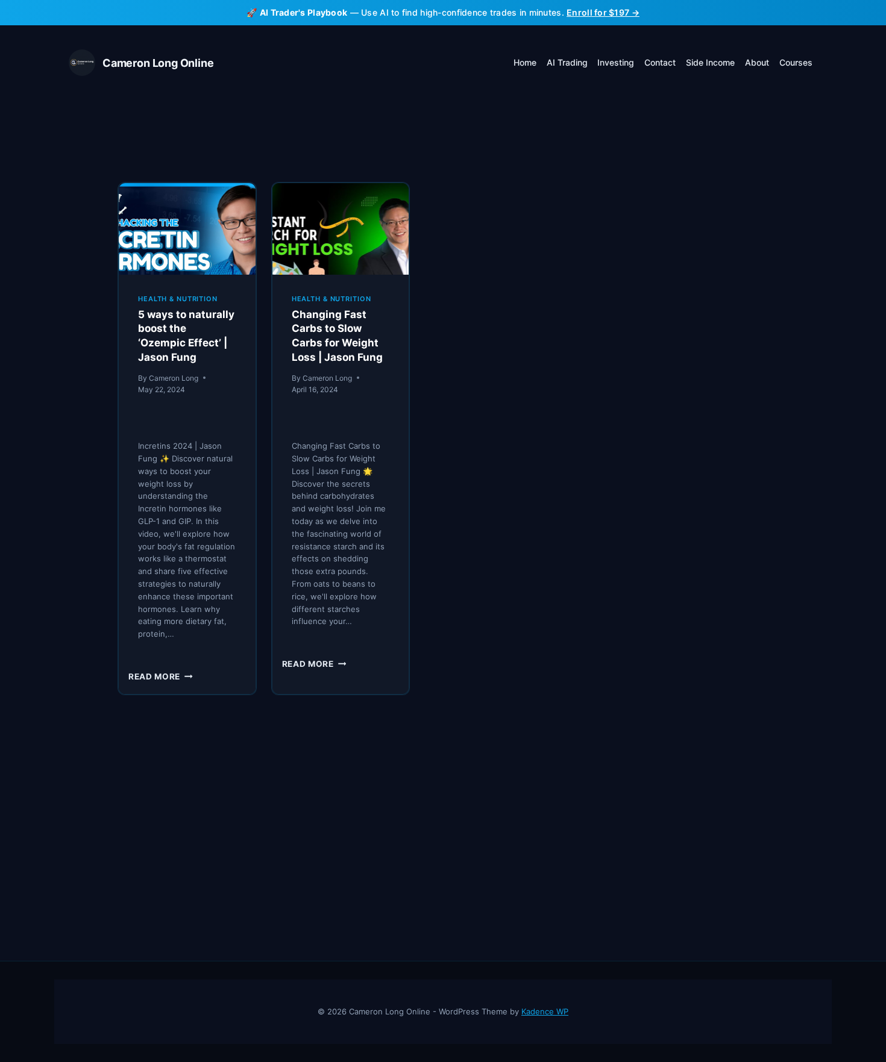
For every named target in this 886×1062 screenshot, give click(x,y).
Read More (160, 676)
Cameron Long (173, 378)
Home (525, 62)
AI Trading (567, 62)
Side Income (710, 62)
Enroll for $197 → (603, 12)
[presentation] (187, 228)
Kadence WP (544, 1011)
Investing (615, 62)
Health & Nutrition (178, 299)
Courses (795, 62)
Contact (660, 62)
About (757, 62)
